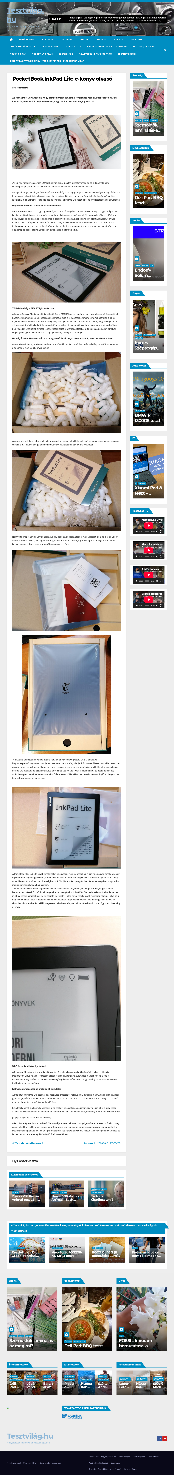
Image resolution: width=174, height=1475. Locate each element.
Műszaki (85, 39)
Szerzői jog (66, 54)
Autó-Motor (27, 39)
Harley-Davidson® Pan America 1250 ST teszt (148, 423)
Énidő (104, 1189)
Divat (122, 1336)
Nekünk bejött (51, 47)
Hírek (135, 1248)
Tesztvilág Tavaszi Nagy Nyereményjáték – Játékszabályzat (47, 61)
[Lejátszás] (136, 531)
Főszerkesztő (21, 88)
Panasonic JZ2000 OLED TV (100, 1143)
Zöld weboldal (153, 1457)
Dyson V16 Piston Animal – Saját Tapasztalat (65, 1199)
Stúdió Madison (141, 1387)
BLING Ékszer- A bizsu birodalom (141, 1343)
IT (136, 483)
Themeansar (55, 1463)
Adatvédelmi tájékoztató (95, 54)
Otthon (15, 1192)
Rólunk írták (18, 54)
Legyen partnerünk (108, 1457)
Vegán (46, 1380)
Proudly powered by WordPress (19, 1463)
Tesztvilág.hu (30, 1436)
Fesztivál (137, 39)
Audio (137, 265)
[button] (165, 50)
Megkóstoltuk (141, 193)
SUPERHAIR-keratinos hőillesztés (148, 130)
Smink (20, 1336)
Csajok (119, 39)
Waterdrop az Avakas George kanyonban (148, 205)
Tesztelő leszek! (143, 47)
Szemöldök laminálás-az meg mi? (31, 1343)
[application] (148, 525)
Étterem (66, 39)
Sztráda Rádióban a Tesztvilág (107, 47)
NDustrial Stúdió (124, 1387)
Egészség (48, 39)
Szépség (147, 120)
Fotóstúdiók (32, 1380)
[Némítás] (157, 531)
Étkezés (47, 1373)
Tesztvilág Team (42, 54)
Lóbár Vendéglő (15, 1387)
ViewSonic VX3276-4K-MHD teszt (67, 1254)
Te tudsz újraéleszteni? (29, 1143)
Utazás (102, 39)
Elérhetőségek (127, 54)
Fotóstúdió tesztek (23, 47)
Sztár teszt (73, 47)
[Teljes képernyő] (161, 531)
